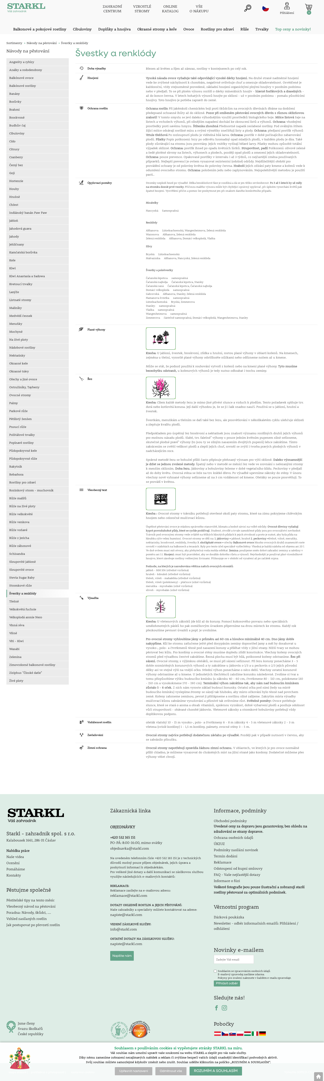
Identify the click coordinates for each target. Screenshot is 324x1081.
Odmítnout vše (171, 1071)
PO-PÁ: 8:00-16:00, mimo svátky (136, 842)
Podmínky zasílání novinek (236, 849)
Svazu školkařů (30, 1028)
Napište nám (122, 955)
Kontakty (13, 875)
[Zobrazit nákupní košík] (308, 7)
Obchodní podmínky (260, 826)
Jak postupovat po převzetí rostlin (33, 924)
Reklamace (222, 862)
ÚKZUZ (219, 843)
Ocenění (13, 862)
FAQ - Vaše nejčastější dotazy (237, 874)
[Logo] (26, 8)
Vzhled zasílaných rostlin (26, 918)
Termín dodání (225, 856)
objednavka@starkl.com (129, 848)
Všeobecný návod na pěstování (31, 906)
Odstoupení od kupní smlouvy (238, 868)
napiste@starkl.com (126, 914)
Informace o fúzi (227, 880)
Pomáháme (15, 869)
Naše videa (15, 856)
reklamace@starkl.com (128, 895)
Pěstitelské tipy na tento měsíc (30, 900)
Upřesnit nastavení (133, 1071)
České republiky (30, 1033)
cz (265, 8)
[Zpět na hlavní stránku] (318, 1076)
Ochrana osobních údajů (233, 837)
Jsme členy (26, 1023)
